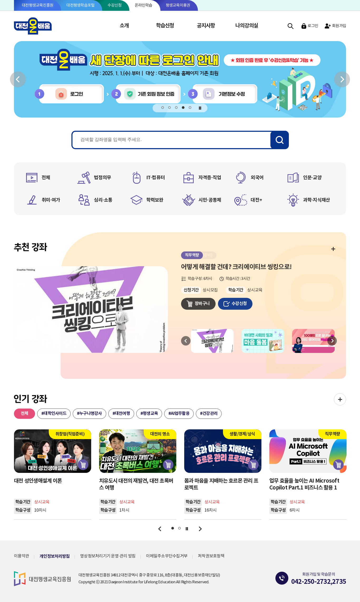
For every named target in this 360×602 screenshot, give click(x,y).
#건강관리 (208, 413)
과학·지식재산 (316, 200)
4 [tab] (183, 108)
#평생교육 (149, 413)
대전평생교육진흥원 (37, 5)
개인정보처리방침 (55, 556)
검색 (291, 26)
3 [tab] (176, 108)
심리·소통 (103, 200)
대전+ (256, 200)
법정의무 (102, 178)
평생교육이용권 (178, 5)
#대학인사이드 (53, 413)
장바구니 (202, 303)
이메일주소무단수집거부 (166, 556)
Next (332, 341)
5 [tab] (190, 108)
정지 (200, 108)
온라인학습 (143, 5)
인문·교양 (312, 178)
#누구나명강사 (89, 413)
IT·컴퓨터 (155, 178)
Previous (186, 341)
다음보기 (342, 79)
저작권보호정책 (211, 556)
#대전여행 (121, 413)
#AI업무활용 (178, 413)
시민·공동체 (209, 200)
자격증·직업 (209, 178)
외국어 (257, 178)
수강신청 (114, 5)
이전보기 (17, 79)
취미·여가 (51, 200)
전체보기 (333, 249)
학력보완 (154, 200)
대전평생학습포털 (80, 5)
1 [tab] (163, 108)
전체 (46, 178)
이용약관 (21, 556)
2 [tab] (170, 108)
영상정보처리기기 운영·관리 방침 (107, 556)
